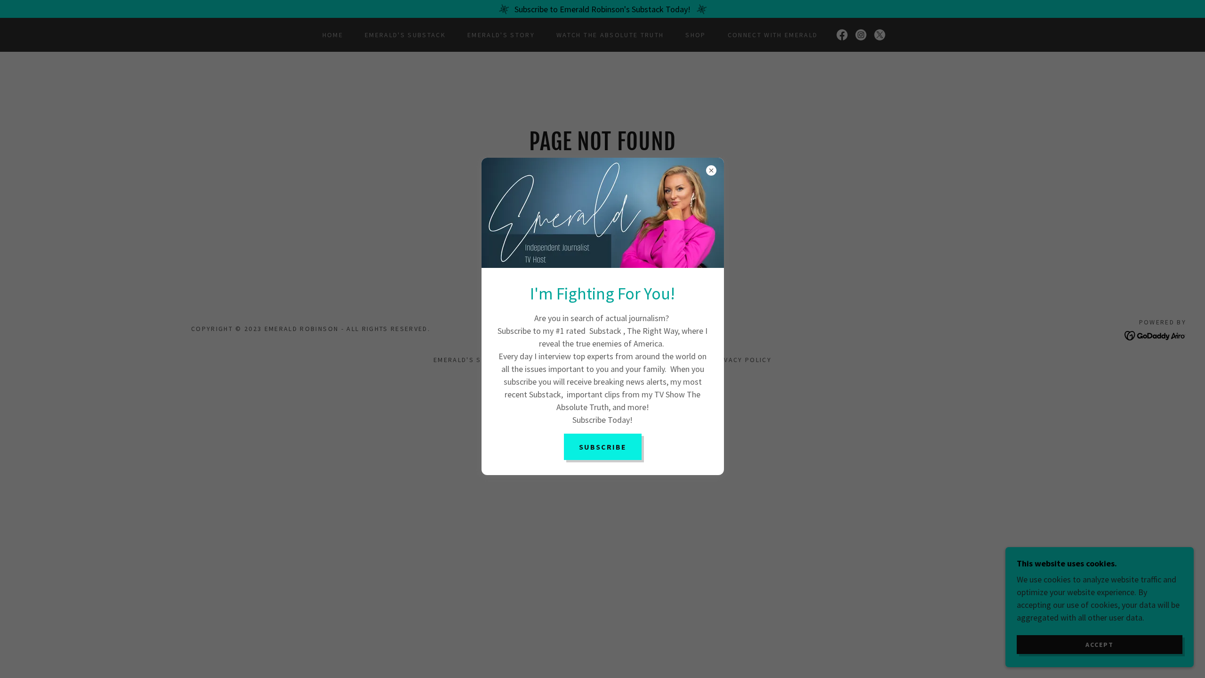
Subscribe (603, 447)
